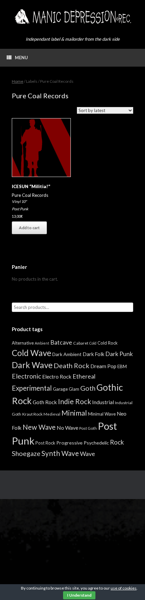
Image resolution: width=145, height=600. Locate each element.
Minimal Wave (102, 414)
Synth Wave (60, 453)
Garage (60, 389)
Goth (87, 388)
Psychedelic (96, 443)
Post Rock (45, 443)
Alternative (23, 343)
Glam (74, 389)
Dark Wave (32, 365)
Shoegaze (26, 453)
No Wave (67, 427)
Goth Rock (45, 402)
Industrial (103, 402)
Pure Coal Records (30, 195)
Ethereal (83, 376)
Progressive (69, 443)
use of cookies (124, 588)
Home (17, 81)
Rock (117, 442)
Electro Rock (56, 376)
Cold (92, 343)
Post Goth (88, 428)
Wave (87, 453)
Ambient (42, 343)
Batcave (61, 342)
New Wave (39, 427)
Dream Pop (103, 366)
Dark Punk (119, 353)
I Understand (79, 595)
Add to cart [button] (29, 227)
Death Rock (71, 365)
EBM (122, 366)
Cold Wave (31, 353)
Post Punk (20, 209)
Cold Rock (107, 343)
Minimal (74, 413)
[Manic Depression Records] (72, 17)
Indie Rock (74, 401)
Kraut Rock (32, 414)
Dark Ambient (67, 354)
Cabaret (80, 343)
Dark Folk (93, 354)
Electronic (26, 376)
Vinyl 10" (19, 201)
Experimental (32, 388)
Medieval (52, 414)
